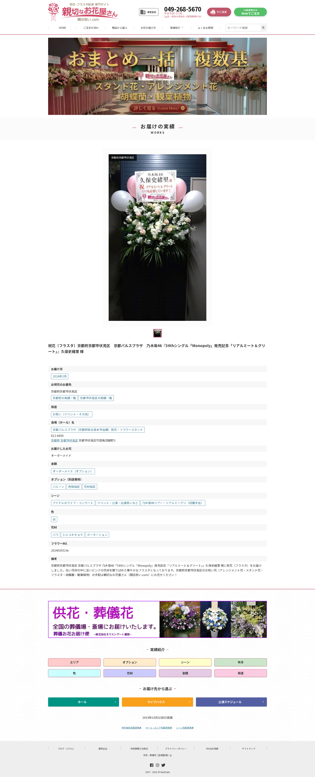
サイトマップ (248, 748)
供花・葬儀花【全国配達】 (157, 755)
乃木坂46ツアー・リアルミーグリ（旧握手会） (173, 503)
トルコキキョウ (73, 534)
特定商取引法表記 (139, 748)
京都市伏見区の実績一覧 (96, 398)
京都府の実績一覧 (64, 398)
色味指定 (74, 486)
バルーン (58, 486)
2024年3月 (60, 376)
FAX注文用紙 (212, 748)
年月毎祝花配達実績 (131, 727)
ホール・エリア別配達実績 (159, 727)
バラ (56, 534)
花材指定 (90, 486)
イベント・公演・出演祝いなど (117, 503)
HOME (62, 27)
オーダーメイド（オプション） (73, 471)
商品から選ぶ (119, 27)
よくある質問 (205, 27)
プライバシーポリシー (176, 748)
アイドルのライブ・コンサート (73, 503)
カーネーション (97, 534)
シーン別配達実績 (185, 727)
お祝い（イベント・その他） (72, 414)
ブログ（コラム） (66, 748)
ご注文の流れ (91, 27)
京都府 (55, 440)
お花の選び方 (148, 27)
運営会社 (102, 748)
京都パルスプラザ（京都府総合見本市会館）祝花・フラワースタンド (98, 429)
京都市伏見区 (69, 440)
